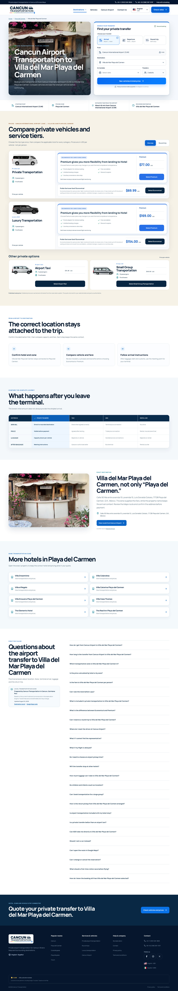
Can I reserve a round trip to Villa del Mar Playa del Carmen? (93, 720)
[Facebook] (146, 956)
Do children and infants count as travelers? (86, 785)
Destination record (19, 704)
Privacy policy (117, 950)
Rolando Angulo (110, 528)
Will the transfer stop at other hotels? (84, 766)
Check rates (159, 9)
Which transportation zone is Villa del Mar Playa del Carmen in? (94, 664)
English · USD (151, 963)
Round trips (85, 946)
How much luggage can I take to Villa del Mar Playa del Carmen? (94, 776)
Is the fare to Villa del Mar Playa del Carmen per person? (91, 682)
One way (150, 143)
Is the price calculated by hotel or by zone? (86, 673)
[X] (159, 956)
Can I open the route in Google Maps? (84, 850)
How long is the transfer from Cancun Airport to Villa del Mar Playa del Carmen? (100, 654)
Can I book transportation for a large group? (87, 794)
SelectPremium (151, 177)
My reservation (117, 941)
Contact (115, 946)
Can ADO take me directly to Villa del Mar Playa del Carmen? (93, 832)
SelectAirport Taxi (60, 284)
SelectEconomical (155, 190)
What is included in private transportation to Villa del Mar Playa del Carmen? (99, 701)
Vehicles (93, 10)
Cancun (53, 941)
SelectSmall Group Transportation (141, 284)
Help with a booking (162, 2)
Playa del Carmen (20, 19)
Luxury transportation (89, 950)
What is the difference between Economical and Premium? (92, 710)
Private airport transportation (91, 941)
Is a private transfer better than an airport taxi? (88, 822)
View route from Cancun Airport (110, 523)
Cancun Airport (107, 10)
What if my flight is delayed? (81, 748)
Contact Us (122, 10)
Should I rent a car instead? (80, 841)
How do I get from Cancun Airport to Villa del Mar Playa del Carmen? (96, 645)
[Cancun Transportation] (22, 9)
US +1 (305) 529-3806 (124, 2)
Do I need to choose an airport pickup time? (86, 757)
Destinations (78, 9)
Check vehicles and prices (153, 910)
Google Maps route (32, 704)
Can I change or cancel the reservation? (85, 860)
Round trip (162, 143)
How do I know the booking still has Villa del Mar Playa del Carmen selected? (99, 878)
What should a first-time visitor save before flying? (89, 869)
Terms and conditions (120, 955)
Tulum (53, 960)
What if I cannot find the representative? (85, 738)
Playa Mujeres (55, 955)
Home (10, 19)
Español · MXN (151, 968)
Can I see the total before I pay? (82, 692)
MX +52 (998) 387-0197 (145, 2)
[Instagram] (153, 956)
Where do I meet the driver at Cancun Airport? (87, 729)
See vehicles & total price (130, 81)
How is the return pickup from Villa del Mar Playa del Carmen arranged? (97, 804)
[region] (89, 431)
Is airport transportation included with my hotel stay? (90, 813)
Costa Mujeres (55, 950)
